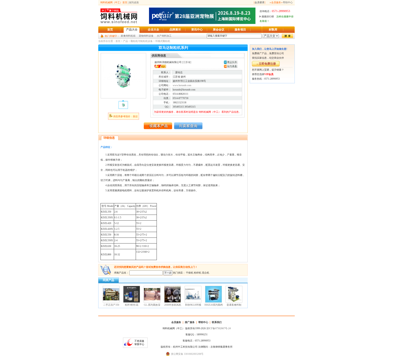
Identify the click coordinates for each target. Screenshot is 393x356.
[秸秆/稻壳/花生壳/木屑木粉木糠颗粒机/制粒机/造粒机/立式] (131, 301)
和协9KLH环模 (193, 304)
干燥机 (189, 272)
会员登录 (259, 2)
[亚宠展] (202, 23)
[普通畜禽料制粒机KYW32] (234, 301)
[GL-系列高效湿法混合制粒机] (152, 301)
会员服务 (276, 2)
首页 (117, 41)
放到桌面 (134, 2)
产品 (125, 41)
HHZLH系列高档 (213, 304)
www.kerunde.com (182, 85)
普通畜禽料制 (234, 304)
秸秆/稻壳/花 (131, 304)
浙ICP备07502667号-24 (218, 328)
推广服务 (190, 322)
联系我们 (217, 322)
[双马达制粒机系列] (123, 95)
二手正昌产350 (111, 304)
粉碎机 (197, 272)
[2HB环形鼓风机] (172, 301)
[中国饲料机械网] (118, 23)
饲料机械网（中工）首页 (113, 2)
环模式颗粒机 (162, 41)
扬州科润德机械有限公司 (168, 62)
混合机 (205, 272)
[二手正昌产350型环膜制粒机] (111, 301)
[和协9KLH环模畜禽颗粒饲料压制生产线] (193, 301)
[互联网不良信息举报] (135, 347)
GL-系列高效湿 (152, 304)
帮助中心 (288, 2)
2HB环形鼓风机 (172, 304)
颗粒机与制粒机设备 (142, 41)
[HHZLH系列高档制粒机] (213, 301)
